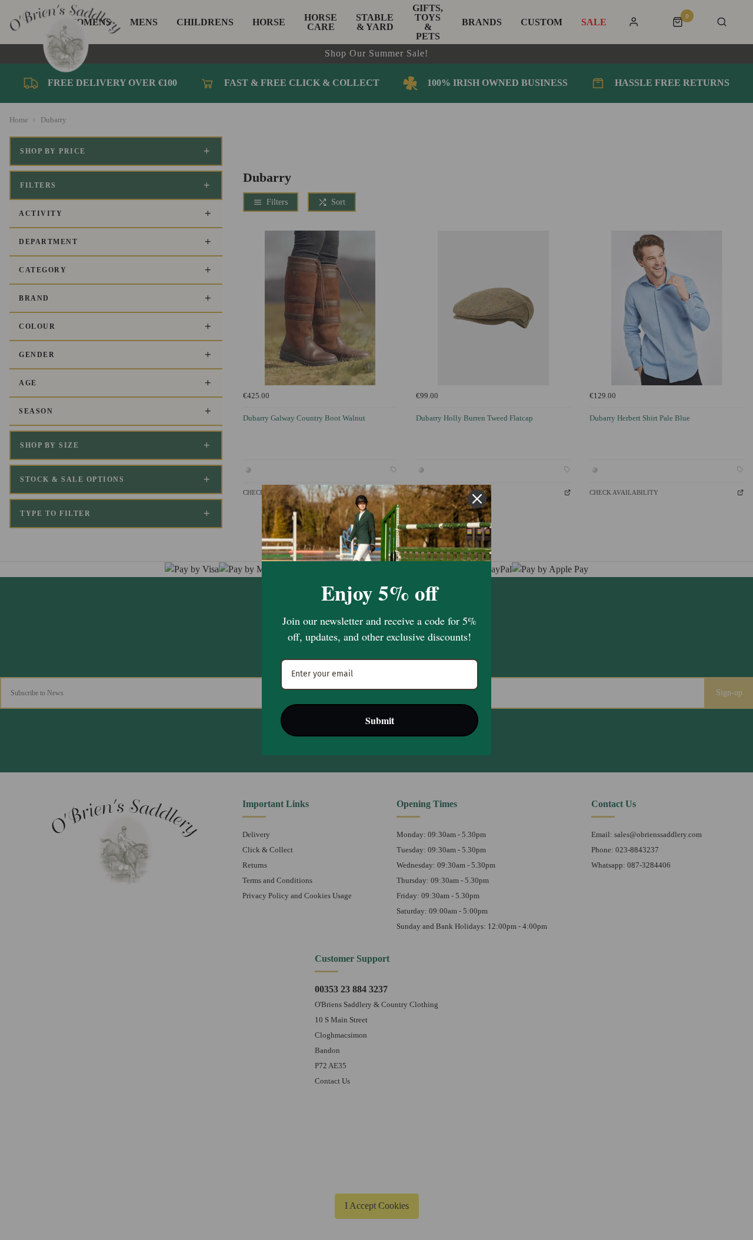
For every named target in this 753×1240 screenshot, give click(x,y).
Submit (379, 720)
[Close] (477, 499)
